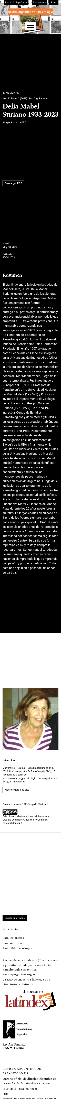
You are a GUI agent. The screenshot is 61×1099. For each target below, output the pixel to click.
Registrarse (39, 2)
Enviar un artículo (15, 918)
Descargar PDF (13, 183)
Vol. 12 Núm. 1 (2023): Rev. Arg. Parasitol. (26, 98)
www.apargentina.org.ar (19, 974)
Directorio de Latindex (18, 984)
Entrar (53, 2)
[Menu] (30, 26)
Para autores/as (13, 943)
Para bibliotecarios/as (17, 948)
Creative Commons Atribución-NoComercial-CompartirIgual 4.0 (26, 821)
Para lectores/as (13, 937)
